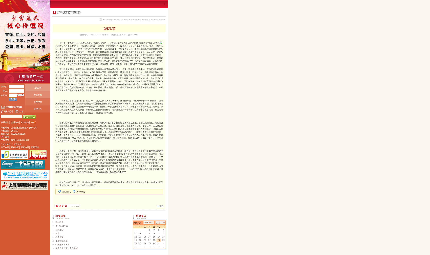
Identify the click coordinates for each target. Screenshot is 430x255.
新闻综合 (120, 20)
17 (159, 237)
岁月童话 (59, 230)
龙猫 (57, 233)
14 (145, 237)
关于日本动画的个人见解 (66, 248)
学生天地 (128, 20)
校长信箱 (7, 144)
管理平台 (38, 109)
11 (163, 233)
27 (140, 243)
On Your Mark (61, 226)
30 (154, 243)
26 (135, 243)
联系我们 (5, 122)
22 (149, 240)
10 (159, 233)
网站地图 (15, 147)
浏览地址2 (80, 192)
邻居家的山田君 (62, 244)
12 (135, 237)
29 (149, 243)
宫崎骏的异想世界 (159, 20)
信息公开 (38, 88)
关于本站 (5, 147)
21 (145, 240)
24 (159, 240)
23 (154, 240)
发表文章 (38, 95)
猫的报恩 (59, 222)
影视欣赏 (146, 20)
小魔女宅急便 (61, 241)
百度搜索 (38, 102)
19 (135, 240)
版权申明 (25, 147)
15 (149, 237)
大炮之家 (59, 237)
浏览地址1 (66, 192)
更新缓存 (35, 147)
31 (159, 243)
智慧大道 (137, 20)
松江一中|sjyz (108, 20)
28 (145, 243)
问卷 (21, 111)
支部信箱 (17, 144)
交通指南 (15, 122)
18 (163, 237)
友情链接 (25, 122)
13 (140, 237)
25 (163, 240)
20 (140, 240)
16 (154, 237)
